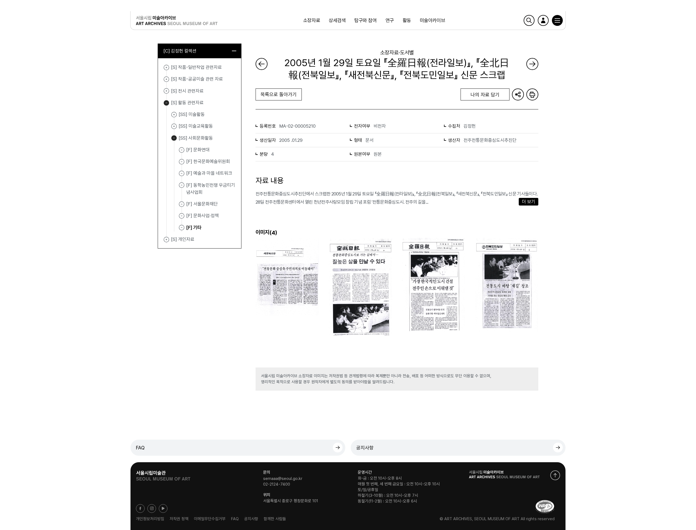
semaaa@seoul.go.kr (282, 478)
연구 (390, 20)
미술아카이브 (432, 20)
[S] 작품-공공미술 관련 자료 (166, 79)
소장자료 (311, 20)
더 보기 (528, 201)
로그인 (543, 20)
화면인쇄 (532, 94)
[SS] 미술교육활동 (174, 126)
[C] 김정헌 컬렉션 (180, 51)
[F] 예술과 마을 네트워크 (209, 173)
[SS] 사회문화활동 (174, 138)
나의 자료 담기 (485, 94)
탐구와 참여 (365, 20)
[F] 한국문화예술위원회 (208, 161)
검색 (529, 20)
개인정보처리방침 (150, 518)
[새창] (545, 506)
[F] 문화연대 (198, 149)
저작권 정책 (179, 518)
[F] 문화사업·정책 (202, 215)
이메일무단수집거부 (210, 518)
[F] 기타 (193, 227)
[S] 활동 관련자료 (166, 103)
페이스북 (140, 508)
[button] (557, 20)
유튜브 (163, 508)
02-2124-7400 (276, 484)
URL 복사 (518, 94)
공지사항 (365, 448)
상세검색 (337, 20)
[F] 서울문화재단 (202, 204)
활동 (407, 20)
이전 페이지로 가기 (262, 64)
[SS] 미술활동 (174, 115)
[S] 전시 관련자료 (166, 91)
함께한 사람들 (275, 518)
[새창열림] (163, 474)
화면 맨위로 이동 (555, 475)
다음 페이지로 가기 (532, 64)
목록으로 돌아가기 (278, 94)
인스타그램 (152, 508)
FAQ (140, 448)
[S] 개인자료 (166, 240)
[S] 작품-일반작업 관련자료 (166, 68)
